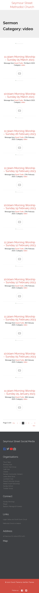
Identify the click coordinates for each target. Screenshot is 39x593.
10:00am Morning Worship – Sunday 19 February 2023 (19, 207)
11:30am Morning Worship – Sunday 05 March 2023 (19, 58)
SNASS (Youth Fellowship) (11, 483)
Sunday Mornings (8, 501)
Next (34, 425)
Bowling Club (7, 464)
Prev (14, 423)
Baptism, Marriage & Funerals (12, 506)
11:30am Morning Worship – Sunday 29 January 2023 (19, 392)
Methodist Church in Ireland (12, 523)
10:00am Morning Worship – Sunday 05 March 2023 (19, 95)
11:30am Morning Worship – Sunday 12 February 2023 (20, 244)
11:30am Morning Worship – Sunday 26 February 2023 (19, 132)
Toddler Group (8, 488)
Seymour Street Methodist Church (22, 5)
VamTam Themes (28, 582)
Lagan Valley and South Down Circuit (15, 519)
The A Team (7, 462)
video (23, 65)
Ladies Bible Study (9, 476)
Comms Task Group (9, 467)
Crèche (5, 472)
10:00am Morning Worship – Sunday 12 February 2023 (20, 281)
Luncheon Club (8, 479)
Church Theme (15, 582)
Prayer (5, 504)
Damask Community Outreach (13, 474)
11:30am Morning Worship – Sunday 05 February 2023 (19, 318)
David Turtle (18, 63)
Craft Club (6, 469)
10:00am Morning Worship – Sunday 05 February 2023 (19, 355)
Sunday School (8, 486)
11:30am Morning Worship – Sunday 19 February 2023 (19, 170)
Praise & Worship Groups (11, 481)
